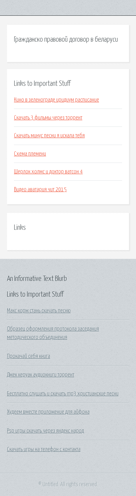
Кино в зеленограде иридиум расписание (56, 100)
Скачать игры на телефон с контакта (44, 449)
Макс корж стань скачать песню (39, 311)
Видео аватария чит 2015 (40, 189)
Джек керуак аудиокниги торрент (40, 375)
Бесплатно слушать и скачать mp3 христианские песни (63, 394)
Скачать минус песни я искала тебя (49, 135)
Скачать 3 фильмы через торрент (48, 117)
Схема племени (30, 154)
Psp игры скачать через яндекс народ (45, 431)
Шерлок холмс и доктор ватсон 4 (48, 171)
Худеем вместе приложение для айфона (48, 412)
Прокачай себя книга (28, 356)
